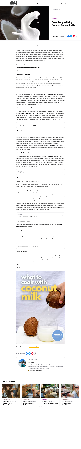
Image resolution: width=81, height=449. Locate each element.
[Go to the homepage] (13, 3)
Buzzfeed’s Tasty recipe (33, 81)
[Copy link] (77, 36)
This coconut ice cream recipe (51, 145)
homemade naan (43, 85)
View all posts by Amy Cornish (36, 370)
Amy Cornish (55, 36)
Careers (58, 3)
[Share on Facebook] (68, 36)
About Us (50, 3)
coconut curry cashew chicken (48, 94)
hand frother (56, 207)
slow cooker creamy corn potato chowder (28, 113)
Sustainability (68, 3)
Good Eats (54, 18)
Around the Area (7, 399)
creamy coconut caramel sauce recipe (49, 156)
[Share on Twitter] (71, 36)
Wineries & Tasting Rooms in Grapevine (66, 404)
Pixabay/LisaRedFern (34, 346)
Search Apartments (38, 3)
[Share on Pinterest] (74, 36)
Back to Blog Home (57, 9)
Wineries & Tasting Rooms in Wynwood (7, 404)
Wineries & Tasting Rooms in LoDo (50, 403)
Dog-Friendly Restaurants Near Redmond (29, 404)
